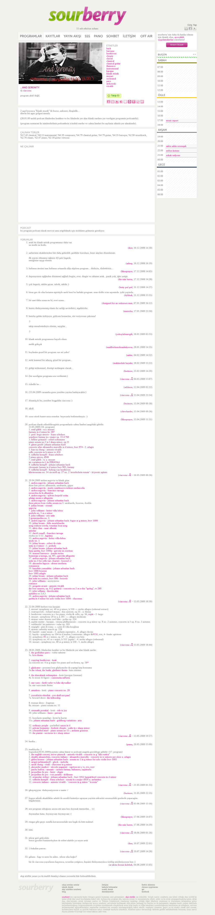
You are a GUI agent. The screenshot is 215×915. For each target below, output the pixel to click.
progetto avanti (40, 586)
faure (50, 713)
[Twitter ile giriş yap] (195, 28)
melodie (64, 762)
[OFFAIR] (146, 36)
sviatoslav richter (41, 777)
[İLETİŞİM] (129, 36)
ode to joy (62, 710)
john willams (39, 591)
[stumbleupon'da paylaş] (142, 101)
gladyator (36, 667)
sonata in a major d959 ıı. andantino (83, 779)
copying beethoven (40, 660)
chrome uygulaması (150, 887)
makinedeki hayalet (123, 363)
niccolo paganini (59, 767)
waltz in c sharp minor (79, 728)
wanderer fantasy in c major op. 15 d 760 (49, 437)
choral (109, 58)
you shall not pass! (61, 695)
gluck (55, 762)
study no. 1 (34, 540)
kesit (54, 660)
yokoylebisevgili (124, 334)
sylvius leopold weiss (58, 495)
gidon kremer (38, 759)
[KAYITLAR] (53, 36)
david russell (39, 533)
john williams (37, 510)
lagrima (48, 535)
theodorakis (52, 591)
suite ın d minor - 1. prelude (42, 545)
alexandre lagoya (41, 563)
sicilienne (68, 774)
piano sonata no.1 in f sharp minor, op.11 (49, 442)
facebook (145, 891)
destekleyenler (108, 891)
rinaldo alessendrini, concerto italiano (49, 757)
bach (108, 48)
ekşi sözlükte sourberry (71, 889)
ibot (130, 248)
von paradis (56, 774)
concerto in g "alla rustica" (97, 754)
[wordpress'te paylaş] (129, 101)
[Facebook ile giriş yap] (190, 28)
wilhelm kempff (39, 454)
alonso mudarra (58, 563)
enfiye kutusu (172, 150)
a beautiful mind (41, 730)
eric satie (50, 515)
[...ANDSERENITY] (29, 87)
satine (129, 355)
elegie (60, 772)
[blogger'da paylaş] (125, 101)
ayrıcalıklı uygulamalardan (171, 38)
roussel (49, 505)
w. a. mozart (49, 459)
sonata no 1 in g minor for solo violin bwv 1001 (93, 759)
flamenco (110, 66)
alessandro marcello (79, 757)
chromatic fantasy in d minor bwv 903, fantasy (51, 467)
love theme (37, 655)
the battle (46, 670)
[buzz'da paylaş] (121, 101)
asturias (32, 530)
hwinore (128, 371)
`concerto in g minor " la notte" (83, 782)
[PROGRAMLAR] (31, 36)
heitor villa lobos (54, 510)
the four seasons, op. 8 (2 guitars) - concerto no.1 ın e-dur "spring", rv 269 (65, 588)
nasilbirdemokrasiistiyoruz (119, 347)
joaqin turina (57, 553)
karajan (110, 71)
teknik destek (67, 887)
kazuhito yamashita (42, 568)
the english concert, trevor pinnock (48, 754)
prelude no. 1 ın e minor (40, 513)
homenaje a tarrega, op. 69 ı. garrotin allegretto (52, 555)
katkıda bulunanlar (109, 887)
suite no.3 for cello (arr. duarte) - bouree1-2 (50, 561)
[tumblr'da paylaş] (134, 101)
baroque (110, 51)
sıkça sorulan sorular (70, 885)
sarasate (50, 769)
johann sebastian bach (55, 444)
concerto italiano (41, 782)
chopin (109, 56)
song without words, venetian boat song (48, 525)
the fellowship (54, 698)
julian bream (37, 505)
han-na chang (38, 449)
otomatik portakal (40, 710)
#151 (95, 634)
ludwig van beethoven (60, 469)
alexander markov (40, 767)
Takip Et (115, 95)
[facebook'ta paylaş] (108, 101)
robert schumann (57, 439)
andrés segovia (38, 520)
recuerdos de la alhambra (41, 493)
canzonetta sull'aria (60, 677)
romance (33, 583)
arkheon (128, 387)
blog (64, 891)
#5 (44, 637)
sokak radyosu (173, 155)
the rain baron (125, 279)
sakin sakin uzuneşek (176, 146)
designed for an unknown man (117, 303)
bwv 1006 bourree (38, 571)
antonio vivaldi (54, 449)
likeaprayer (127, 271)
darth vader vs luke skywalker (56, 682)
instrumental (112, 68)
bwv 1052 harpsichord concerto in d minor (95, 777)
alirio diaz (37, 528)
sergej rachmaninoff (41, 762)
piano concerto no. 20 (59, 690)
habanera (76, 769)
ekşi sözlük (130, 897)
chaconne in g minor (62, 764)
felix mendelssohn (55, 523)
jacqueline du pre (39, 772)
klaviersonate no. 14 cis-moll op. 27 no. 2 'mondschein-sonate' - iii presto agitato (68, 472)
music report (172, 120)
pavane (58, 713)
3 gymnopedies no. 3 (39, 518)
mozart (109, 76)
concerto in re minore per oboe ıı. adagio (111, 757)
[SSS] (87, 36)
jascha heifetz (37, 769)
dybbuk (128, 295)
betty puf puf (126, 287)
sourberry (66, 897)
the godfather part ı (40, 652)
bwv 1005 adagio (37, 573)
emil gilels (36, 429)
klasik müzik (112, 73)
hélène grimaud (38, 439)
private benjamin (41, 728)
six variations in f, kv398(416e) (44, 462)
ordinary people (40, 725)
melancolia (79, 488)
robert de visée (54, 543)
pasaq (129, 744)
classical (110, 61)
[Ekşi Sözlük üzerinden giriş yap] (186, 28)
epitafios (33, 593)
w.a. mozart (48, 429)
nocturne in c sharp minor (57, 733)
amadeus (35, 690)
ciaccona (27, 90)
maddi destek (107, 889)
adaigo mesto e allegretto (41, 498)
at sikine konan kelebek (121, 864)
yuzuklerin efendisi (40, 695)
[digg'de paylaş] (138, 101)
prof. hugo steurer (40, 434)
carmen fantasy (63, 769)
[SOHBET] (113, 36)
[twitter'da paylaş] (117, 101)
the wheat (36, 670)
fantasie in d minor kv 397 (42, 432)
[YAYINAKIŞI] (72, 36)
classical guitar (113, 63)
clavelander (126, 411)
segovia (32, 508)
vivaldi (109, 86)
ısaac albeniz (50, 528)
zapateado (86, 769)
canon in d (65, 725)
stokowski (111, 83)
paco (108, 81)
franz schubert (58, 434)
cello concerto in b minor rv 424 (44, 452)
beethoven (111, 53)
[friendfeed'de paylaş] (113, 101)
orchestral (111, 78)
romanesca (34, 566)
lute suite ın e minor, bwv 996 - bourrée (48, 578)
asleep (129, 263)
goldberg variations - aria (69, 720)
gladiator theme (59, 670)
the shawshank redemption (44, 675)
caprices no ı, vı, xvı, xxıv (82, 767)
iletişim (105, 885)
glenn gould (37, 444)
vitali (47, 764)
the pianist (37, 733)
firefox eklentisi (148, 885)
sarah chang (37, 764)
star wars (35, 682)
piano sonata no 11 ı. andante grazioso (69, 730)
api (143, 889)
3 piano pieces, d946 (39, 457)
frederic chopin (58, 728)
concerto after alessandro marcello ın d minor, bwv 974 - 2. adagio (61, 447)
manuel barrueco (41, 553)
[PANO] (98, 36)
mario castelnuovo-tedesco (60, 488)
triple (90, 614)
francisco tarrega (56, 490)
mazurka (128, 311)
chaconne (77, 598)
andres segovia (38, 483)
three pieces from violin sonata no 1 (46, 503)
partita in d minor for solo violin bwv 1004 (50, 598)
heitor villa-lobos (57, 538)
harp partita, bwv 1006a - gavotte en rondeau (51, 550)
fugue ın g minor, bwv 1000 (84, 520)
